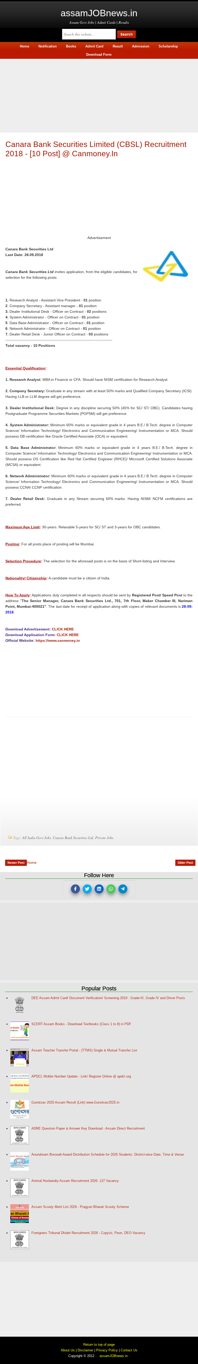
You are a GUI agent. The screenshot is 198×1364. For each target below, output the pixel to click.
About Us (68, 1350)
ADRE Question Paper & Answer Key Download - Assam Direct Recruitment (88, 1128)
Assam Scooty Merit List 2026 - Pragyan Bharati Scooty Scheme (80, 1207)
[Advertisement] (99, 95)
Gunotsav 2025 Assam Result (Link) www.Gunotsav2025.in (75, 1102)
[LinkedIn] (99, 888)
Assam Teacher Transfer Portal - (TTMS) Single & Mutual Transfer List (84, 1050)
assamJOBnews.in (99, 13)
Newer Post (15, 863)
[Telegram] (122, 888)
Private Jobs (104, 837)
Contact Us (129, 1350)
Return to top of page (99, 1344)
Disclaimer (85, 1350)
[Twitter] (87, 888)
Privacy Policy (107, 1350)
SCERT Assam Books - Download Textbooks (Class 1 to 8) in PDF (81, 1024)
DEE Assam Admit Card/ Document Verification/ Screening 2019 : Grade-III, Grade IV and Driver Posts (108, 998)
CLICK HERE (63, 629)
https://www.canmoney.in (58, 640)
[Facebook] (75, 888)
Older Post (185, 863)
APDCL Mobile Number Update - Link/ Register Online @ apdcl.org (81, 1076)
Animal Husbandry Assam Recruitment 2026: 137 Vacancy (75, 1181)
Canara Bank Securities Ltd (73, 837)
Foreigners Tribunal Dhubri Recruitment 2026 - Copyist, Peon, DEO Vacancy (88, 1233)
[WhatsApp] (111, 888)
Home (32, 862)
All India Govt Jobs (36, 837)
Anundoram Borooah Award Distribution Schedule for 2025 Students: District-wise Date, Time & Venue (107, 1154)
